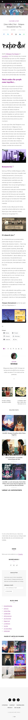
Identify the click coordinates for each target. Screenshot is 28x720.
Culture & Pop (14, 21)
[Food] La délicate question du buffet (6, 401)
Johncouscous (8, 616)
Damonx (6, 608)
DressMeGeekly (8, 606)
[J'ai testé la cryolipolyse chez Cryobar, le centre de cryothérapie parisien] (8, 673)
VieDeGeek (7, 631)
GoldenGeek (7, 613)
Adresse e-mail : (8, 585)
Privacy (10, 707)
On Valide (17, 707)
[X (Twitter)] (14, 699)
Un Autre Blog (8, 628)
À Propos (5, 705)
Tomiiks (6, 626)
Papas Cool (7, 621)
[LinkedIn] (20, 34)
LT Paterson (7, 623)
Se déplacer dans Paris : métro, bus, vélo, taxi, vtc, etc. (21, 402)
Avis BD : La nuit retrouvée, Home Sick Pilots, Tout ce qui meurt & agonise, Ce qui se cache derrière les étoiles (14, 483)
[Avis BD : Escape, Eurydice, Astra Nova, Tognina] (8, 647)
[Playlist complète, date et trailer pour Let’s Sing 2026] (20, 660)
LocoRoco (5, 56)
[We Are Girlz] (14, 9)
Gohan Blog (7, 611)
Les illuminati (7, 618)
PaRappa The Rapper (12, 54)
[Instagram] (18, 699)
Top (14, 716)
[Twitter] (8, 34)
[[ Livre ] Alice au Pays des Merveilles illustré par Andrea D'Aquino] (20, 673)
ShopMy (20, 554)
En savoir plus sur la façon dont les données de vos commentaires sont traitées (14, 538)
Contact (12, 705)
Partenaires (20, 705)
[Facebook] (4, 34)
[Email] (16, 34)
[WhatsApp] (24, 34)
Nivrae (13, 29)
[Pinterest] (12, 34)
